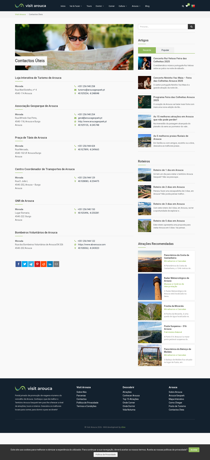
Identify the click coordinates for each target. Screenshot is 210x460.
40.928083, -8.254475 (88, 181)
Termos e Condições (86, 406)
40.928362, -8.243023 (88, 248)
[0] (187, 6)
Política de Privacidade (106, 454)
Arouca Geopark (176, 395)
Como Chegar (175, 402)
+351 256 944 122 (86, 241)
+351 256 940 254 (86, 114)
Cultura (122, 6)
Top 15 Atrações (131, 399)
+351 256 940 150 (86, 209)
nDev (123, 427)
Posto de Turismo (177, 406)
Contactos (82, 399)
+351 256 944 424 (86, 146)
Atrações (127, 392)
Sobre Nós (82, 392)
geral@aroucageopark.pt (90, 118)
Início (63, 6)
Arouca (135, 6)
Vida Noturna (129, 409)
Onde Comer (129, 402)
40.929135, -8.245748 (88, 125)
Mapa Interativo (176, 399)
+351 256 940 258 (86, 86)
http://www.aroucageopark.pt (92, 121)
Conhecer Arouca (131, 395)
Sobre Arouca (175, 392)
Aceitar (194, 450)
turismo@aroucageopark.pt (91, 90)
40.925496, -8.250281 (88, 213)
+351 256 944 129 (86, 177)
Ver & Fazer (75, 6)
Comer (112, 6)
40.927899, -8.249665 (88, 149)
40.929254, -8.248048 (88, 93)
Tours (89, 6)
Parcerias (81, 395)
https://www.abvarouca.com (92, 244)
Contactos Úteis (176, 409)
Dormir (99, 6)
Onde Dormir (129, 406)
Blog (147, 6)
